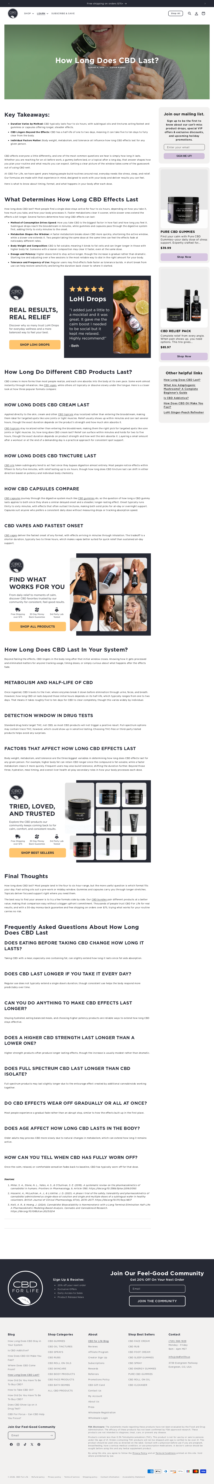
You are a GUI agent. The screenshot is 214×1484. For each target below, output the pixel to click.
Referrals (93, 1374)
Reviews (93, 1346)
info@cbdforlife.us (179, 1356)
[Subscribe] (51, 1435)
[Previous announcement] (8, 4)
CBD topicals (65, 414)
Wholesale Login (98, 1418)
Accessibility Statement (134, 1477)
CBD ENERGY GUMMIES (142, 1368)
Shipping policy (90, 1477)
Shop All (175, 13)
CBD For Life (22, 1477)
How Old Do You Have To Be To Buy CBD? (24, 1382)
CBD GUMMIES (56, 1341)
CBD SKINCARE (57, 1368)
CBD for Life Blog (98, 1341)
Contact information (110, 1477)
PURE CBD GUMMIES (140, 1374)
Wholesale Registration (102, 1412)
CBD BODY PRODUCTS (61, 1374)
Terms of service (72, 1477)
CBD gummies (86, 498)
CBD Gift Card (96, 1385)
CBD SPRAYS (55, 1352)
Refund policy (38, 1477)
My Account (95, 1396)
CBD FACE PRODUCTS (61, 1379)
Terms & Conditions (166, 1453)
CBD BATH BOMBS (59, 1385)
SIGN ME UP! (184, 156)
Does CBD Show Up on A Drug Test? (22, 1406)
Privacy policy (54, 1477)
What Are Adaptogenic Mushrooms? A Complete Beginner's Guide (181, 389)
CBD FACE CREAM (139, 1341)
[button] (28, 13)
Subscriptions (96, 1363)
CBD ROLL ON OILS (59, 1363)
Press (91, 1407)
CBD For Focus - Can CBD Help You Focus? (26, 1416)
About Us (93, 1401)
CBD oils (9, 465)
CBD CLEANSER (137, 1385)
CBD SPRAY (135, 1363)
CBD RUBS (54, 1357)
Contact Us (94, 1390)
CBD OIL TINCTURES (60, 1346)
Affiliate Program (98, 1352)
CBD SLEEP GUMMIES (141, 1357)
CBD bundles (99, 899)
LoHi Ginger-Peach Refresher (184, 412)
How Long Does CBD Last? (182, 379)
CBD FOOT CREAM (139, 1352)
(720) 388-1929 (177, 1341)
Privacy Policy (140, 1453)
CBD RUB (133, 1346)
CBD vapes (50, 385)
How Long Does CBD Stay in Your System (24, 1343)
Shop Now (184, 257)
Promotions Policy (99, 1379)
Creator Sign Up (97, 1357)
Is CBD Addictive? (176, 397)
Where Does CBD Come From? (21, 1367)
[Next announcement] (205, 4)
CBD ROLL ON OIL (139, 1379)
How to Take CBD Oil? (21, 1389)
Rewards (93, 1368)
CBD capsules (12, 498)
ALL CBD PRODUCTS (60, 1390)
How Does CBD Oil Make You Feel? (25, 1358)
